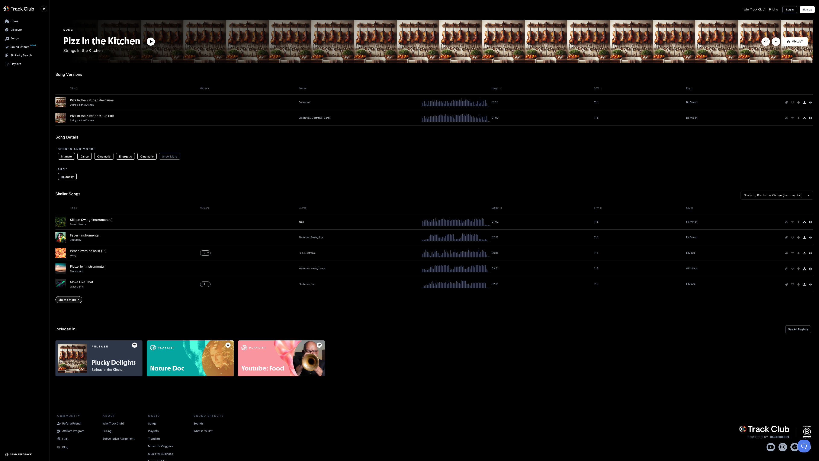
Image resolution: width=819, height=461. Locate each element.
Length (495, 88)
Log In (790, 9)
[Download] (775, 41)
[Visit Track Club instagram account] (782, 446)
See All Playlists (798, 329)
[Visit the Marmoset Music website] (764, 432)
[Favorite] (792, 102)
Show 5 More (67, 299)
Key (688, 88)
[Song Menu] (810, 102)
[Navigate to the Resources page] (59, 439)
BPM (596, 88)
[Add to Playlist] (798, 102)
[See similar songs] (786, 102)
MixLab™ (797, 41)
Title (72, 88)
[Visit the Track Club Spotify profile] (794, 446)
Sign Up (807, 9)
